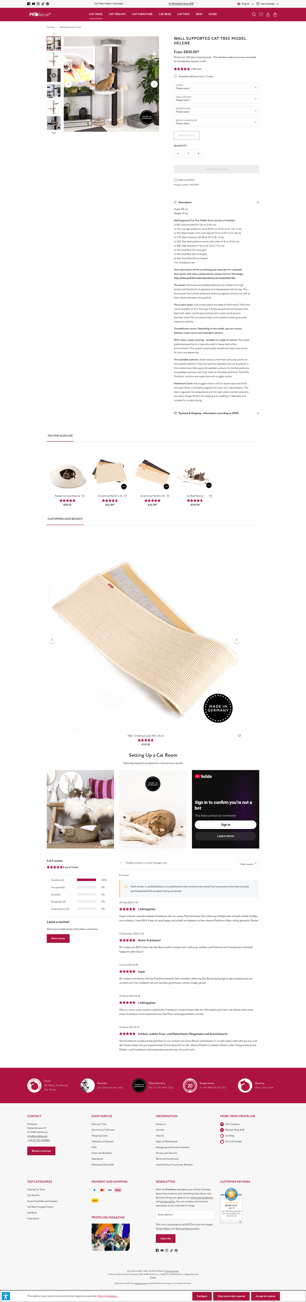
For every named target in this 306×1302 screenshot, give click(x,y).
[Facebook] (28, 4)
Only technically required (231, 1296)
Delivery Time (99, 1124)
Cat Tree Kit (33, 1195)
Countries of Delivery (103, 1129)
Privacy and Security (166, 1153)
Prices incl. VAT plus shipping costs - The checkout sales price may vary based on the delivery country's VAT (215, 59)
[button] (216, 202)
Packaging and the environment (172, 1147)
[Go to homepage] (40, 14)
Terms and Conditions (167, 1158)
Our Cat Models (233, 1141)
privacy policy (167, 1201)
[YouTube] (33, 4)
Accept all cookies (265, 1296)
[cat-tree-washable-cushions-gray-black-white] (111, 84)
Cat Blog (229, 1135)
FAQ (94, 1147)
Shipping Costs (100, 1135)
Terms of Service (184, 1228)
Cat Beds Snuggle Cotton (40, 1206)
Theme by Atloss (172, 1271)
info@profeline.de (37, 1136)
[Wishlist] (261, 14)
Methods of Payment (103, 1141)
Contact (160, 1129)
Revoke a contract (41, 1150)
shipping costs (141, 1283)
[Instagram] (38, 4)
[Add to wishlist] (83, 496)
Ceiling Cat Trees (36, 1189)
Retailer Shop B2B (234, 1129)
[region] (103, 84)
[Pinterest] (47, 4)
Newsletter (97, 1158)
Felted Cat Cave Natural (67, 495)
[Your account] (268, 14)
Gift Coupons (232, 1124)
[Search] (253, 14)
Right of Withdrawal (166, 1141)
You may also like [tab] (60, 435)
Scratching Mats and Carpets (42, 1201)
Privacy (153, 1277)
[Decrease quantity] (178, 153)
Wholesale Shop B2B (103, 1164)
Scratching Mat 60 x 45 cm (110, 496)
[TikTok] (42, 4)
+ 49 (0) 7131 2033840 (38, 1140)
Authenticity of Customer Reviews (174, 1164)
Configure (202, 1296)
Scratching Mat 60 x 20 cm (152, 496)
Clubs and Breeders (102, 1153)
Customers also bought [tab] (65, 519)
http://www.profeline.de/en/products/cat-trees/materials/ (205, 278)
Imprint (160, 1135)
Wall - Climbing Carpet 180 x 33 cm (146, 735)
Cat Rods (32, 1212)
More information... (108, 1296)
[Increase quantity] (198, 153)
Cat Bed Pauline (195, 495)
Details (67, 485)
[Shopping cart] (275, 14)
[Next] (154, 84)
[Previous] (68, 84)
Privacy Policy (163, 1228)
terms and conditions (202, 1197)
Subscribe (165, 1238)
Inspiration (33, 1218)
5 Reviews (196, 68)
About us (161, 1124)
